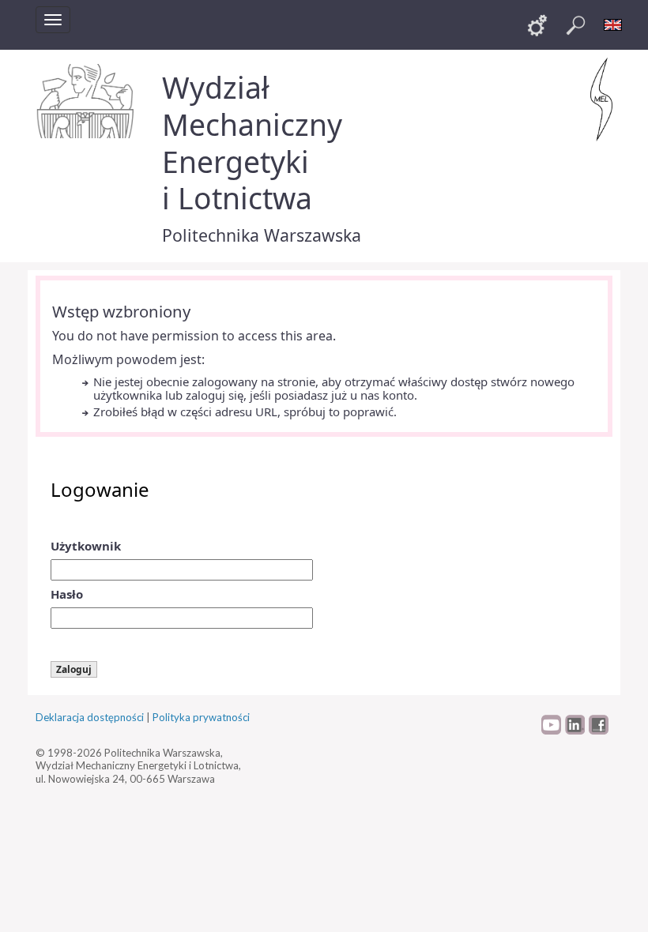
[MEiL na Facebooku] (598, 730)
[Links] (537, 25)
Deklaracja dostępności (90, 717)
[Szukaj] (575, 25)
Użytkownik (86, 546)
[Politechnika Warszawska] (87, 101)
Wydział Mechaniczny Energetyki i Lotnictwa (252, 142)
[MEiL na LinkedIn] (575, 730)
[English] (613, 25)
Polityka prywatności (201, 717)
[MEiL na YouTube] (551, 730)
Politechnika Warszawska (261, 235)
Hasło (67, 594)
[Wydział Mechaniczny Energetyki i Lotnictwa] (601, 99)
